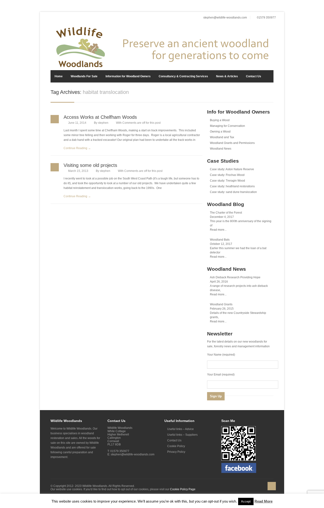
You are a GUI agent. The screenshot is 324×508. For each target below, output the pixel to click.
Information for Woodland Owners (128, 76)
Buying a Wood (220, 120)
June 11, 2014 (77, 122)
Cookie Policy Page (182, 489)
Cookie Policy (176, 446)
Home (59, 76)
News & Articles (227, 76)
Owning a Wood (220, 131)
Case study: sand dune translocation (233, 192)
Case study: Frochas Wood (227, 175)
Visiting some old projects (90, 165)
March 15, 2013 (78, 171)
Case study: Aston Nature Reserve (232, 169)
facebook (272, 7)
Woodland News (220, 148)
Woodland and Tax (222, 137)
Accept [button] (246, 501)
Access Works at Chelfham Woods (100, 117)
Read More (264, 501)
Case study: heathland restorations (232, 186)
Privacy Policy (176, 451)
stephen (103, 122)
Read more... (218, 229)
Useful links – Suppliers (182, 434)
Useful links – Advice (180, 429)
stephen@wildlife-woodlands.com (225, 17)
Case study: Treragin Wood (227, 180)
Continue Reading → (77, 148)
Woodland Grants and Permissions (232, 143)
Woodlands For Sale (84, 76)
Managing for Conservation (227, 126)
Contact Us (253, 76)
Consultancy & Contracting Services (183, 76)
